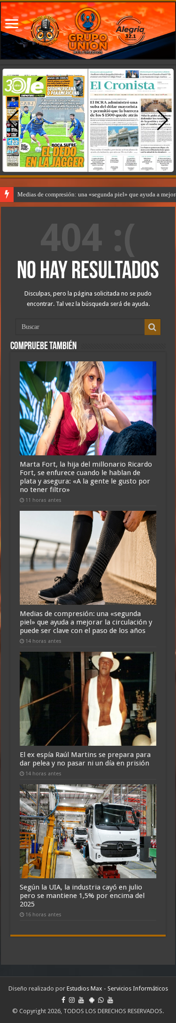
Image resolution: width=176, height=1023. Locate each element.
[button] (162, 120)
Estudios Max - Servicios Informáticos (117, 988)
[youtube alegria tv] (110, 1000)
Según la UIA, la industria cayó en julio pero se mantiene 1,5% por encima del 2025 (82, 895)
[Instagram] (72, 1000)
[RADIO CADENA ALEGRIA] (88, 30)
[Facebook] (63, 1000)
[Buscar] (153, 327)
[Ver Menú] (11, 24)
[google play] (91, 1000)
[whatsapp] (101, 1000)
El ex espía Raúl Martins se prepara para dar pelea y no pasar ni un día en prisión (85, 758)
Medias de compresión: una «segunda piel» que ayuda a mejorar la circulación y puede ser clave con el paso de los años (86, 622)
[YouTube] (81, 1000)
